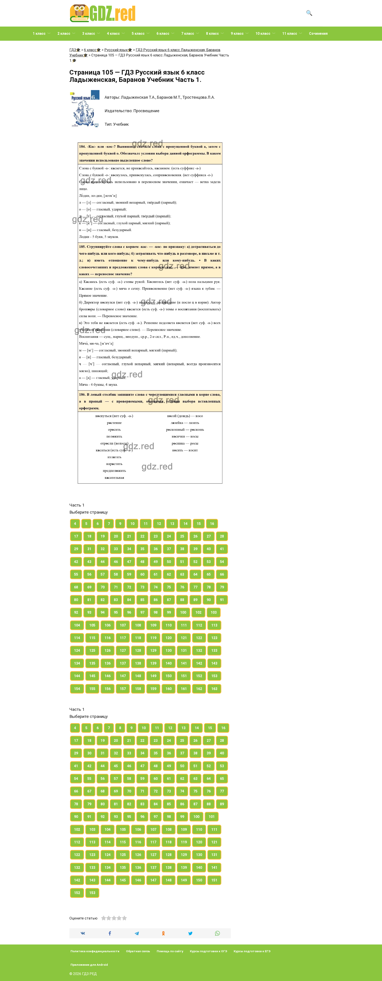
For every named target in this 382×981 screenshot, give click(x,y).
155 (92, 689)
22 (142, 536)
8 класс (212, 33)
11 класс (289, 33)
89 (195, 600)
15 (199, 524)
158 (138, 689)
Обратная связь (138, 951)
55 (76, 574)
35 (142, 549)
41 (222, 549)
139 (153, 663)
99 (169, 612)
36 (156, 549)
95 (116, 612)
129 (153, 650)
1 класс (39, 33)
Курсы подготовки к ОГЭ (208, 951)
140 (169, 663)
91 (222, 600)
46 (116, 562)
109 (153, 625)
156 (108, 689)
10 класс (263, 33)
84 (129, 600)
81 (89, 600)
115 (92, 638)
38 (182, 549)
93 (89, 612)
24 (169, 536)
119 (153, 638)
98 (156, 612)
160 (169, 689)
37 (169, 549)
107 (123, 625)
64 (195, 574)
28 (222, 536)
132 (199, 650)
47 (129, 562)
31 (89, 549)
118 (138, 638)
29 (76, 549)
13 (172, 524)
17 (76, 536)
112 (199, 625)
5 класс (138, 33)
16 (212, 524)
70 (103, 587)
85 (142, 600)
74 (156, 587)
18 (89, 536)
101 (212, 817)
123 (214, 638)
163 (214, 689)
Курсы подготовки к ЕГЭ (252, 951)
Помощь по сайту (170, 951)
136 (108, 663)
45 (116, 766)
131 (184, 650)
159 (153, 689)
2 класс (63, 33)
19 (103, 536)
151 (184, 676)
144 (77, 676)
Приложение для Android (89, 964)
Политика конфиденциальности (95, 951)
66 (222, 574)
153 (214, 676)
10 (132, 524)
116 (108, 638)
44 (103, 562)
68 (76, 587)
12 (159, 524)
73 (142, 587)
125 (92, 650)
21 (129, 536)
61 (156, 574)
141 (184, 663)
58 (116, 574)
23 (156, 536)
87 (169, 600)
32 (103, 549)
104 (77, 625)
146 (108, 676)
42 (76, 562)
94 (103, 612)
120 (169, 638)
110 (169, 625)
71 (116, 587)
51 (182, 562)
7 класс (187, 33)
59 (129, 574)
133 (214, 650)
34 (129, 549)
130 (169, 650)
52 (195, 562)
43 (89, 562)
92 (76, 612)
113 (214, 625)
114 (77, 638)
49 (156, 562)
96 (129, 612)
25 (182, 536)
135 (92, 663)
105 (92, 625)
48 (142, 562)
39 (195, 549)
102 (198, 612)
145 (92, 676)
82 (103, 600)
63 (182, 574)
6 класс (163, 33)
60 (142, 574)
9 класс (237, 33)
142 (199, 663)
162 (199, 689)
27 (209, 536)
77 (195, 587)
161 (184, 689)
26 (195, 536)
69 (89, 587)
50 (169, 562)
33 (116, 549)
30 (89, 753)
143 (214, 663)
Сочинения (318, 33)
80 (76, 600)
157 (123, 689)
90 (209, 600)
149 (153, 676)
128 (138, 650)
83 (116, 600)
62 (169, 574)
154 (77, 689)
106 (108, 625)
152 (199, 676)
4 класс (113, 33)
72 (129, 587)
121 (184, 638)
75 (169, 587)
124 (77, 650)
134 (77, 663)
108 (138, 625)
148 (138, 676)
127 (123, 650)
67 (89, 791)
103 (214, 612)
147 (123, 676)
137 (123, 663)
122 (199, 638)
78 (209, 587)
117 (123, 638)
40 (209, 549)
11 (146, 524)
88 (182, 600)
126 (108, 650)
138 (138, 663)
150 (169, 676)
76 (182, 587)
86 (156, 600)
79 (222, 587)
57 (103, 574)
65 (209, 574)
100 (183, 612)
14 (185, 524)
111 (184, 625)
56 (89, 574)
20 (116, 536)
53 (209, 562)
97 (142, 612)
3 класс (88, 33)
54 (222, 562)
